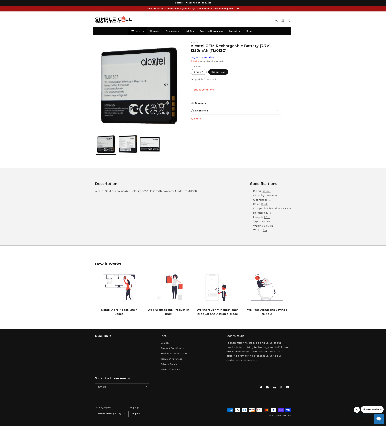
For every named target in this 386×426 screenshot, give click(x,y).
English (136, 413)
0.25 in (267, 212)
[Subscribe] (145, 386)
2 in (265, 230)
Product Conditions (203, 89)
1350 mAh (271, 195)
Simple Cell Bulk (284, 415)
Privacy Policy (169, 364)
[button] (276, 20)
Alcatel (267, 191)
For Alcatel (284, 208)
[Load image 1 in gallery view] (106, 144)
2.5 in (267, 217)
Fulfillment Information (174, 353)
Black (264, 204)
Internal (265, 221)
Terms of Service (170, 369)
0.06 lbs (268, 225)
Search (165, 343)
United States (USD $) (109, 413)
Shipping (195, 61)
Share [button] (197, 118)
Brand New (218, 72)
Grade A (199, 72)
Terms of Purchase (171, 359)
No (269, 200)
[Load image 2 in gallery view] (128, 144)
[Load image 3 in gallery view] (150, 144)
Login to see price (202, 57)
